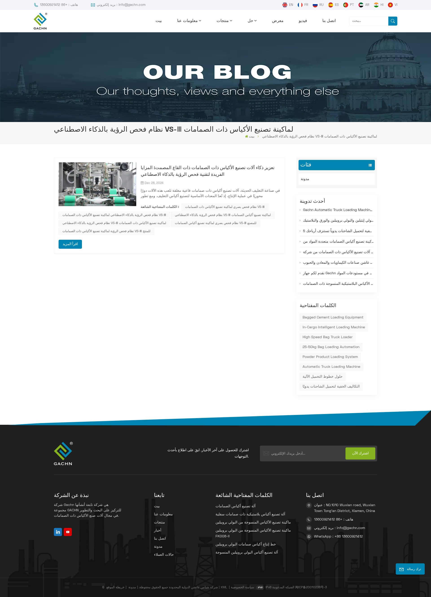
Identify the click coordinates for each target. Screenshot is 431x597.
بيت (159, 21)
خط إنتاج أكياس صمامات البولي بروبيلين (246, 544)
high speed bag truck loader (328, 337)
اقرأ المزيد (70, 244)
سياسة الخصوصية (242, 587)
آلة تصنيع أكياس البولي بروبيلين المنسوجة (247, 552)
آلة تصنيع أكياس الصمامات (235, 506)
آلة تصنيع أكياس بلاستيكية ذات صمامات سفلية (250, 514)
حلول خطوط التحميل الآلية (323, 376)
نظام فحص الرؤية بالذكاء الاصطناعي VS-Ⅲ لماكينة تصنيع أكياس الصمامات (223, 215)
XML (224, 587)
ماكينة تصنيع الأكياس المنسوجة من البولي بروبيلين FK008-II (253, 533)
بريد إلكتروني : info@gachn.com (121, 5)
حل (250, 21)
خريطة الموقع (115, 587)
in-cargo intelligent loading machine (334, 327)
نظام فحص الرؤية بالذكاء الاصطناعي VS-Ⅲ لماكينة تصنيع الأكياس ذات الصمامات (114, 223)
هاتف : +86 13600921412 (59, 5)
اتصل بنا (329, 21)
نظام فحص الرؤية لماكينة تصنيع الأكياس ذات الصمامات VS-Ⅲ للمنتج (106, 231)
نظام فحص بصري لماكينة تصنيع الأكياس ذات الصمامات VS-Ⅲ (225, 207)
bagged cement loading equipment (333, 317)
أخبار (157, 530)
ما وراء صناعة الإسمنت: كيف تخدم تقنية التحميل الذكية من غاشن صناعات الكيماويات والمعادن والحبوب (338, 262)
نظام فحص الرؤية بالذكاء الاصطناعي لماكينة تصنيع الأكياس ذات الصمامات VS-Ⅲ (114, 215)
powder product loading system (330, 357)
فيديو (303, 21)
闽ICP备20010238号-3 (311, 587)
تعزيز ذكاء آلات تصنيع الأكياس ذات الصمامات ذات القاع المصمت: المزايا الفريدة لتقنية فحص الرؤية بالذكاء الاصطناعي (208, 171)
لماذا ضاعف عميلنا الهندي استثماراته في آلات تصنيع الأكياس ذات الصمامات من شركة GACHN (338, 252)
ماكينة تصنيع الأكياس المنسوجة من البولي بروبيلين (253, 522)
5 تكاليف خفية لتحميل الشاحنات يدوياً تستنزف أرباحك (338, 231)
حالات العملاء (164, 554)
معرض (278, 21)
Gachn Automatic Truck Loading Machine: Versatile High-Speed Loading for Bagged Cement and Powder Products (338, 210)
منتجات (223, 21)
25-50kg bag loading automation (331, 347)
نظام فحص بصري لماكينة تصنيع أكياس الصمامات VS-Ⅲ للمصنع (215, 223)
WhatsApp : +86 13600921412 (338, 536)
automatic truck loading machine (331, 366)
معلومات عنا (187, 21)
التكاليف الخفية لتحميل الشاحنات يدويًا (331, 386)
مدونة (305, 179)
